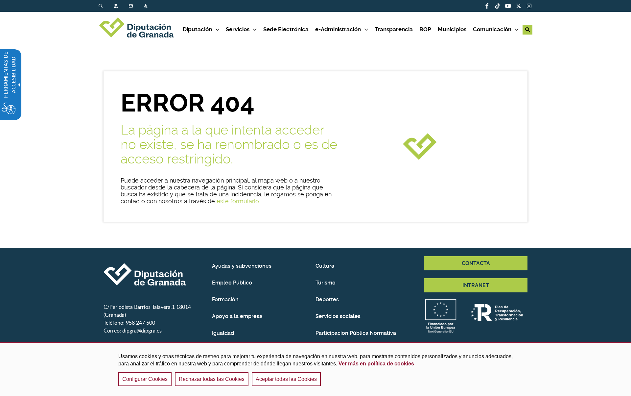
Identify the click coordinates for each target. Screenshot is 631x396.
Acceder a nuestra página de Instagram (529, 6)
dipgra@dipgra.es (142, 330)
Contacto (131, 6)
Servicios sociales (338, 316)
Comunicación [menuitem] (492, 29)
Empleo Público (232, 283)
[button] (527, 30)
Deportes (327, 299)
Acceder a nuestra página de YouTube (508, 6)
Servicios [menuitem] (237, 29)
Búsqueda (101, 6)
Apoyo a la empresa (237, 316)
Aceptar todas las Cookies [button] (286, 379)
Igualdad (223, 333)
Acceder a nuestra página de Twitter (518, 6)
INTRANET (475, 285)
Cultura (325, 266)
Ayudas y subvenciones (241, 266)
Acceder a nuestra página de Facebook (487, 6)
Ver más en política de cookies (376, 363)
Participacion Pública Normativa (356, 333)
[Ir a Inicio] (141, 28)
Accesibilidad (146, 6)
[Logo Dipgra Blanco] (155, 274)
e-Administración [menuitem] (338, 29)
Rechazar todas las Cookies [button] (212, 379)
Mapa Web (116, 6)
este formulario (238, 201)
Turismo (326, 283)
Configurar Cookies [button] (145, 379)
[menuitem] (106, 6)
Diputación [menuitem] (197, 29)
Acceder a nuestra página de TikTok (497, 6)
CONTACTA (476, 263)
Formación (225, 299)
